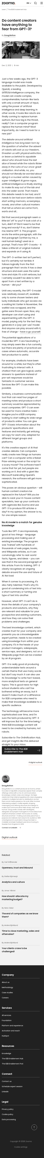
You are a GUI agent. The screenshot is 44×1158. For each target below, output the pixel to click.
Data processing (9, 1119)
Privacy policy (7, 1109)
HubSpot (5, 1036)
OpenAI (6, 89)
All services (6, 1015)
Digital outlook (9, 837)
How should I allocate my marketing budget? (15, 895)
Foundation (6, 1020)
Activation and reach (11, 1030)
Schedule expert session (12, 1086)
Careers (5, 997)
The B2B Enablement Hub (12, 1058)
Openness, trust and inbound (17, 865)
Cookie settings (20, 1147)
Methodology (7, 987)
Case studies (7, 992)
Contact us (6, 1081)
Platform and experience (12, 1025)
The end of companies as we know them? (20, 912)
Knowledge (6, 1053)
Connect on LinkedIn (9, 828)
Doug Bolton (10, 35)
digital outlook (35, 762)
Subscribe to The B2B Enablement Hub (16, 750)
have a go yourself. (30, 331)
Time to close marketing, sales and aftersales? (20, 930)
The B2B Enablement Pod (12, 1063)
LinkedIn (5, 1091)
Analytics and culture (13, 879)
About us (5, 982)
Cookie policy (7, 1114)
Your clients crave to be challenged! (14, 947)
